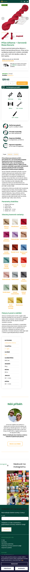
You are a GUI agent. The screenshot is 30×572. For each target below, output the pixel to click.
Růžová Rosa (6, 279)
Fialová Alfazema (6, 240)
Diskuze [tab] (10, 154)
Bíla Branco (15, 226)
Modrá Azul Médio (23, 252)
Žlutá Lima (19, 305)
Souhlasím (21, 568)
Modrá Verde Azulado (6, 266)
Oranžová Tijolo (15, 265)
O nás (3, 540)
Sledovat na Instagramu (19, 465)
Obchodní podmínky (7, 544)
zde (22, 560)
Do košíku (23, 83)
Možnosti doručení (8, 61)
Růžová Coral (23, 265)
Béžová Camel (6, 227)
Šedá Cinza (15, 279)
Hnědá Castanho (6, 252)
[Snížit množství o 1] (7, 83)
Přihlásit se (6, 529)
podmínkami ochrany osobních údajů (13, 524)
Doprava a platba (6, 547)
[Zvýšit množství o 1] (14, 83)
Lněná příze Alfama (10, 343)
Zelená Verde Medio (15, 293)
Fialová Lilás (15, 239)
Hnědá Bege (23, 239)
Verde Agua (6, 292)
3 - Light (7, 349)
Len (6, 354)
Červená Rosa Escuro (23, 227)
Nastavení (14, 564)
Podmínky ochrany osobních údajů (11, 546)
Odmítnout (7, 568)
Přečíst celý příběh (15, 444)
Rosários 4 (10, 75)
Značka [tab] (16, 154)
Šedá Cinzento (24, 280)
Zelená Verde (24, 293)
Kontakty (4, 542)
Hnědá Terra (15, 252)
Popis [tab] (4, 154)
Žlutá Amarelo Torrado (10, 306)
